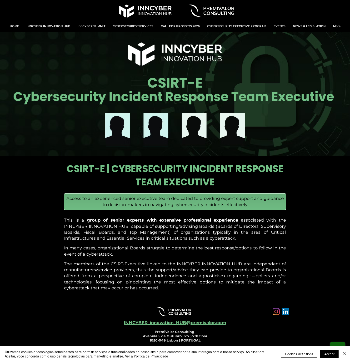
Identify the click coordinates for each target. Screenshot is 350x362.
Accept (329, 354)
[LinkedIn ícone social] (285, 311)
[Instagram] (276, 311)
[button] (48, 26)
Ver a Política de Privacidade (146, 356)
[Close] (344, 354)
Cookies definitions (299, 354)
